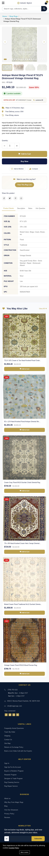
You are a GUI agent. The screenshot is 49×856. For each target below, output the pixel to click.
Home (4, 16)
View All (42, 308)
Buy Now (24, 161)
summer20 (39, 100)
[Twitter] (10, 714)
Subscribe (38, 838)
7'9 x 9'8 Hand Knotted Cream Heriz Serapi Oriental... (22, 543)
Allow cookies (24, 852)
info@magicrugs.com (14, 706)
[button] (44, 42)
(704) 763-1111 (13, 690)
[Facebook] (6, 714)
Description (21, 208)
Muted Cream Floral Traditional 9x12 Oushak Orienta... (23, 604)
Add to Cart (26, 154)
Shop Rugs (13, 16)
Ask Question (40, 208)
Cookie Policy (14, 848)
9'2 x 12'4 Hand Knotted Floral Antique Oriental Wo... (22, 421)
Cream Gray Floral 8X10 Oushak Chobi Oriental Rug (22, 482)
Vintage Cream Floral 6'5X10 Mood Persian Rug (20, 665)
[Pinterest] (17, 714)
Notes (30, 208)
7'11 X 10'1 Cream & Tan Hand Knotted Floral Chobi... (22, 360)
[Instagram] (13, 714)
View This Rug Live (24, 185)
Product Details (8, 208)
